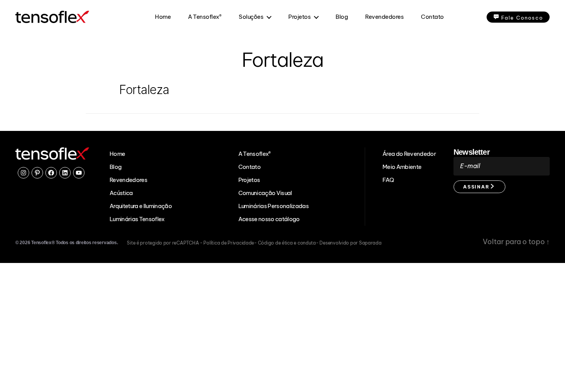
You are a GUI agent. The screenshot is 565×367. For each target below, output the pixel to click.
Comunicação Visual (265, 193)
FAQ (388, 180)
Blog (342, 16)
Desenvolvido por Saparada (350, 243)
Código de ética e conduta (287, 243)
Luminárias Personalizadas (273, 206)
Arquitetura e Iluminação (141, 206)
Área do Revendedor (409, 153)
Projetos (299, 16)
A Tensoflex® (204, 16)
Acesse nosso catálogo (269, 219)
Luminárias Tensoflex (137, 219)
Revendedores (384, 16)
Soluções (251, 16)
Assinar (477, 187)
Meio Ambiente (401, 166)
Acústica (121, 193)
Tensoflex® (43, 242)
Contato (432, 16)
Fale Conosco (522, 18)
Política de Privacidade (228, 243)
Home (163, 16)
